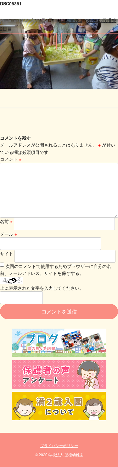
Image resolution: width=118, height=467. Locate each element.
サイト (6, 253)
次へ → (108, 41)
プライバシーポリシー (59, 445)
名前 (6, 221)
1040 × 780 (70, 20)
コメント (10, 159)
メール (8, 234)
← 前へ (10, 41)
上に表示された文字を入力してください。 (42, 288)
